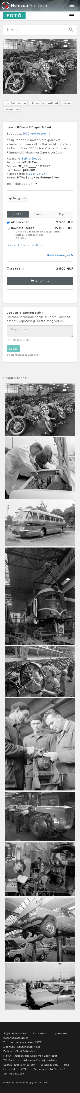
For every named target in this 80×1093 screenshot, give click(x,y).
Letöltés (17, 214)
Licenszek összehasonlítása (25, 245)
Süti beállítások (13, 1073)
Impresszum (60, 1033)
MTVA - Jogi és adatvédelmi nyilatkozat (30, 1055)
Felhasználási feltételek (19, 1051)
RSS (67, 1064)
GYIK (24, 1069)
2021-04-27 (37, 173)
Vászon (40, 214)
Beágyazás (19, 198)
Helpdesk (9, 1069)
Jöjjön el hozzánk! (15, 1033)
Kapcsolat (39, 1033)
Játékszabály (49, 1064)
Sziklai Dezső (31, 158)
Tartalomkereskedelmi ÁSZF (22, 1042)
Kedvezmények (59, 255)
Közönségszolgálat (15, 1037)
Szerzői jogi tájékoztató (19, 1064)
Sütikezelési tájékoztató (49, 1069)
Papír (62, 214)
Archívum (29, 5)
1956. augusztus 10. (37, 133)
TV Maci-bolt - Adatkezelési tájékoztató (29, 1060)
